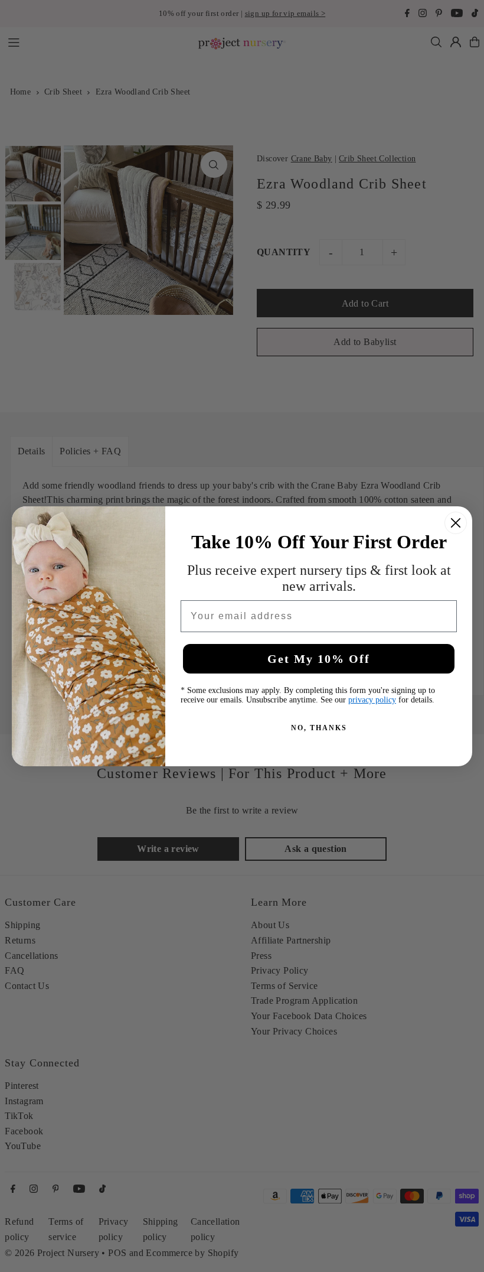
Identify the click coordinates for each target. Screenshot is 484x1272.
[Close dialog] (455, 522)
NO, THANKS (319, 728)
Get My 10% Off (318, 658)
